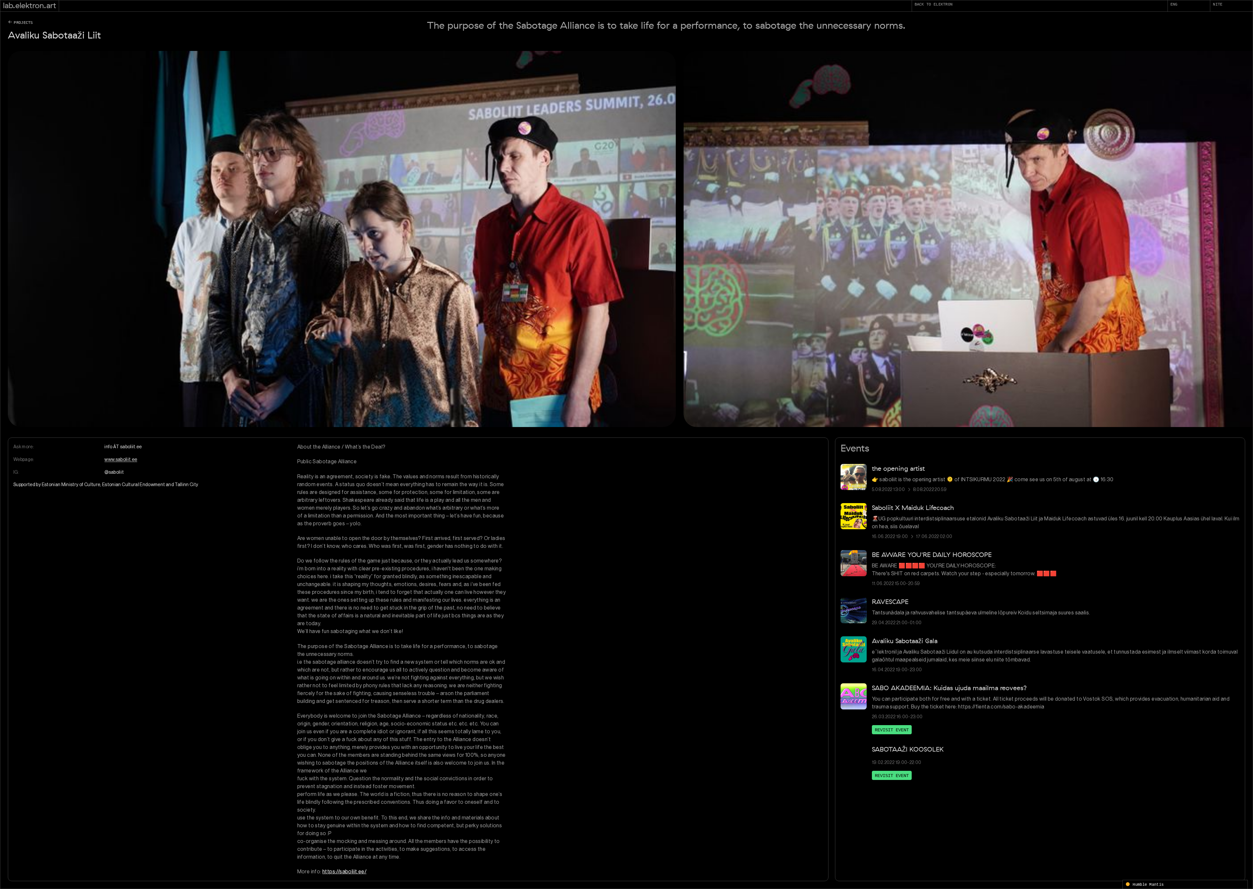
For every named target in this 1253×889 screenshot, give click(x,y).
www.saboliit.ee (120, 459)
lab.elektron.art (29, 5)
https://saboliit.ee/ (344, 871)
